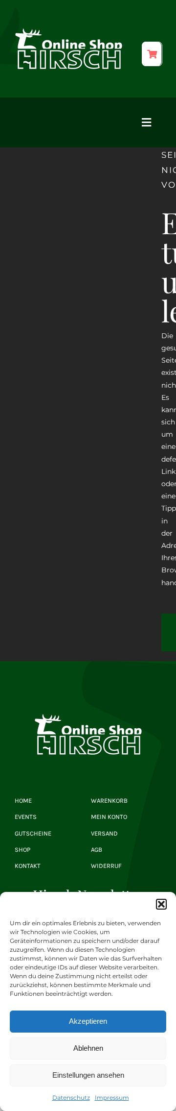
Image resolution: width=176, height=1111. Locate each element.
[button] (161, 904)
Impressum (112, 1097)
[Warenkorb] (151, 54)
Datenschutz (71, 1097)
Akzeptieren (88, 1021)
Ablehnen (88, 1048)
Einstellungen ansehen (88, 1075)
